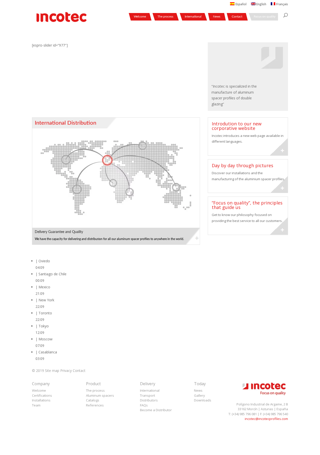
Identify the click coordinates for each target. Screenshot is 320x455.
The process (165, 16)
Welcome (140, 16)
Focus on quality (265, 16)
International (193, 16)
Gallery (199, 395)
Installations (41, 400)
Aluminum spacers (100, 395)
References (95, 405)
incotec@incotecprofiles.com (266, 418)
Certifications (42, 395)
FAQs (144, 405)
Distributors (149, 400)
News (216, 16)
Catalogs (92, 400)
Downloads (202, 400)
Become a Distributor (156, 410)
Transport (147, 395)
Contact (237, 16)
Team (36, 405)
